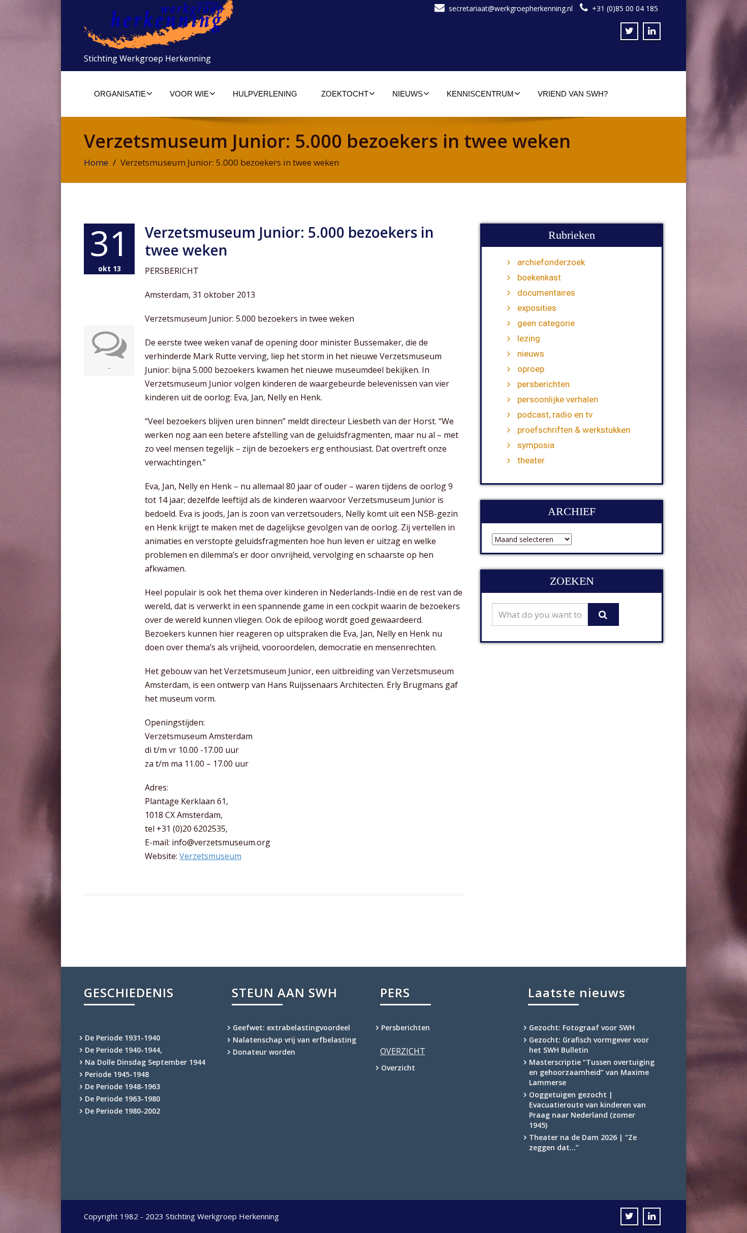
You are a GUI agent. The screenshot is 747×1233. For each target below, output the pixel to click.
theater (531, 460)
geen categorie (546, 323)
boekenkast (539, 277)
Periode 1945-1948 (117, 1074)
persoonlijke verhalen (557, 399)
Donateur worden (264, 1052)
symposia (535, 445)
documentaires (546, 293)
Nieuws (407, 93)
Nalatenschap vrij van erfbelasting (294, 1040)
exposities (536, 308)
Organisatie (120, 93)
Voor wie (189, 93)
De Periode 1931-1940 (122, 1037)
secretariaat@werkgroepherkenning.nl (511, 8)
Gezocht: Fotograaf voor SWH (582, 1027)
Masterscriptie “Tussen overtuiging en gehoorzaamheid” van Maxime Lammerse (592, 1072)
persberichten (543, 384)
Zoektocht (344, 93)
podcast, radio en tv (555, 414)
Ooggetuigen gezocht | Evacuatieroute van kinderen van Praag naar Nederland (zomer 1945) (587, 1110)
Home (96, 162)
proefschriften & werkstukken (573, 430)
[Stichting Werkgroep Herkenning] (225, 24)
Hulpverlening (265, 93)
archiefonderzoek (551, 262)
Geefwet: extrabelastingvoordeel (291, 1027)
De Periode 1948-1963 (122, 1086)
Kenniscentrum (480, 93)
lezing (528, 338)
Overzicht (398, 1067)
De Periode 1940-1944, (123, 1050)
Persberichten (405, 1027)
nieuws (530, 354)
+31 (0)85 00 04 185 (625, 8)
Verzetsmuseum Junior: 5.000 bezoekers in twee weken (289, 241)
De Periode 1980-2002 (122, 1111)
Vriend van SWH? (573, 93)
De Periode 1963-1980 (122, 1098)
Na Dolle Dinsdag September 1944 (145, 1062)
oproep (530, 369)
